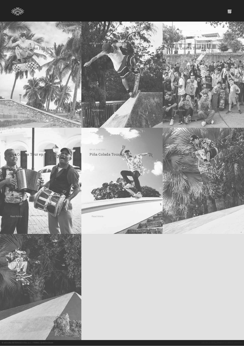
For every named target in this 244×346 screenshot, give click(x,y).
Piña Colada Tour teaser (29, 260)
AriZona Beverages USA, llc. (17, 342)
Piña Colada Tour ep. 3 (27, 154)
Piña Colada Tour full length (33, 48)
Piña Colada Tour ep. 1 (190, 154)
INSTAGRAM (47, 342)
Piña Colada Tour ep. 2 (108, 154)
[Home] (17, 10)
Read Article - (16, 110)
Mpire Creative (234, 342)
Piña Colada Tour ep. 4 (190, 48)
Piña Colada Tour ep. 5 (108, 48)
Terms (36, 342)
